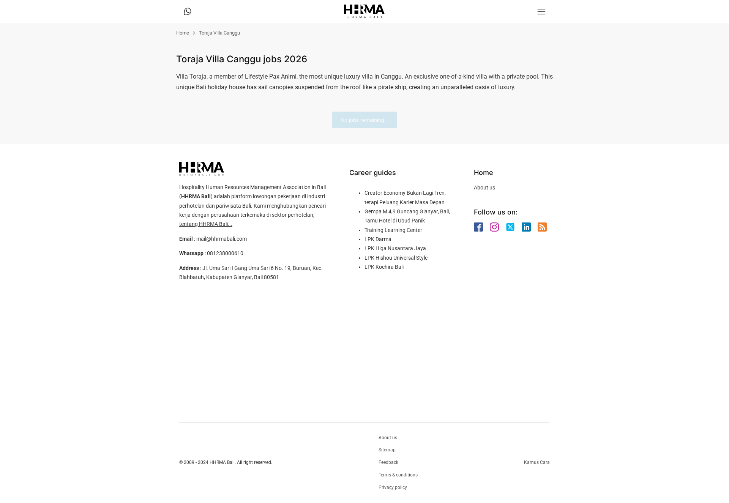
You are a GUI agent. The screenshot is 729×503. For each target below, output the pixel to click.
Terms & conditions (398, 475)
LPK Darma (377, 239)
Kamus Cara (537, 462)
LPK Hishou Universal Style (396, 258)
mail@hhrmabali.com (221, 239)
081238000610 (225, 253)
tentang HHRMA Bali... (205, 224)
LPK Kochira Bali (384, 267)
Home (182, 33)
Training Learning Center (393, 230)
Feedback (388, 462)
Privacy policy (393, 487)
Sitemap (387, 450)
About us (484, 187)
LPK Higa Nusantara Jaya (395, 248)
